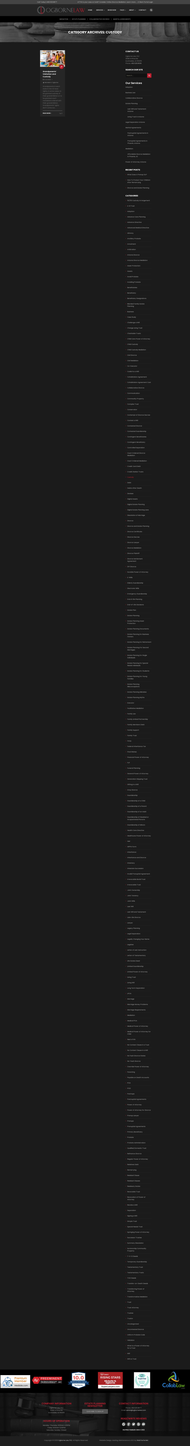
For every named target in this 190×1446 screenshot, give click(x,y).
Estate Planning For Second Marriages (138, 648)
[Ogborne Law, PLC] (61, 10)
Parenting (131, 1072)
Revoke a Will (132, 1205)
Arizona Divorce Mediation (137, 260)
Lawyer (130, 923)
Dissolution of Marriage (136, 515)
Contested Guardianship (136, 431)
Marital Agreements (133, 127)
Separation (131, 1210)
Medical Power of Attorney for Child (139, 1032)
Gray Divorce (132, 790)
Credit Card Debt (134, 466)
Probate (130, 1137)
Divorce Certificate (134, 531)
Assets (129, 271)
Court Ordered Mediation (137, 461)
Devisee (130, 493)
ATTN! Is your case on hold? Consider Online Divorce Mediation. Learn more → (107, 2)
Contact (142, 10)
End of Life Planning (134, 599)
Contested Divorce (134, 426)
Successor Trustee (134, 1237)
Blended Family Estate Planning (135, 305)
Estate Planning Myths (135, 697)
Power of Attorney (134, 1105)
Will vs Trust (131, 1359)
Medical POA (132, 1021)
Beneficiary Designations (136, 298)
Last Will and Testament (136, 912)
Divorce (130, 521)
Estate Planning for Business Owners (138, 635)
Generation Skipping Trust (137, 779)
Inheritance (131, 852)
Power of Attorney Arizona (135, 162)
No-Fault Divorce (134, 1061)
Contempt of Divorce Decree (138, 415)
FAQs (129, 741)
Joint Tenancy (132, 895)
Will (128, 1353)
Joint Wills (131, 901)
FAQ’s (122, 10)
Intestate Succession (135, 868)
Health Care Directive (135, 830)
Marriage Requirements (136, 1010)
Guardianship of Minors (136, 825)
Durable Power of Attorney (137, 572)
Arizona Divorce (133, 255)
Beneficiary (131, 293)
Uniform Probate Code (136, 1335)
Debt (129, 483)
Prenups (130, 1121)
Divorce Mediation (134, 548)
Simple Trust (132, 1221)
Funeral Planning (133, 768)
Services (99, 10)
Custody (130, 477)
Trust (129, 1302)
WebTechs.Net (142, 1440)
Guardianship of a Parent (137, 806)
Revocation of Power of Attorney (136, 1198)
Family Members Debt (136, 724)
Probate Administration (136, 1143)
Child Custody (132, 344)
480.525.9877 (52, 2)
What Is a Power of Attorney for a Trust (138, 1347)
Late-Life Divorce (134, 917)
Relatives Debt (133, 1164)
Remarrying (131, 1170)
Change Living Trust (134, 328)
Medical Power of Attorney (137, 1026)
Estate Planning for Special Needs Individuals (137, 664)
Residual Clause (133, 1175)
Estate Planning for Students (138, 671)
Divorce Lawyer (133, 542)
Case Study (131, 317)
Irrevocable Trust (134, 885)
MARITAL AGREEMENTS (122, 19)
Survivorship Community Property (136, 1249)
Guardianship (132, 795)
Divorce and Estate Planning (138, 188)
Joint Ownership (133, 890)
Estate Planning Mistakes (137, 692)
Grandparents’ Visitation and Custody (49, 74)
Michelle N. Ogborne (51, 82)
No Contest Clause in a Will (137, 1050)
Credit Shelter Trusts (135, 472)
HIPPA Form (131, 847)
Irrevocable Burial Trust (136, 879)
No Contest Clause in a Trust (138, 1045)
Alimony (130, 233)
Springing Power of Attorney (138, 1232)
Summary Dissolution (135, 1243)
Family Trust (132, 735)
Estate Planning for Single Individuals (137, 656)
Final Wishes (132, 752)
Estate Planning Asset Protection (135, 622)
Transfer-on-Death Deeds (137, 1283)
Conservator (132, 409)
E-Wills (130, 577)
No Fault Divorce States (136, 1056)
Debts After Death (134, 488)
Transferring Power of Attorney (135, 1290)
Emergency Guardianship (137, 594)
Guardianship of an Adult (136, 812)
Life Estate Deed (133, 961)
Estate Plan (131, 610)
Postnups (130, 1094)
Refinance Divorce (134, 1153)
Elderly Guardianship (135, 583)
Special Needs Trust (135, 1227)
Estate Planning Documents (138, 629)
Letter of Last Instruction (136, 950)
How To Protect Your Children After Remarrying (138, 181)
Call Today (41, 2)
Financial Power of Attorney (138, 757)
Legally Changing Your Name (138, 939)
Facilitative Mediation (135, 708)
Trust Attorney (133, 1307)
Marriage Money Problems (137, 1004)
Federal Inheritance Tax (136, 746)
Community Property (135, 399)
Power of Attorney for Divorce (139, 1110)
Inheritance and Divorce (136, 857)
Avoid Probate (132, 277)
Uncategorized (133, 1324)
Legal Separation (133, 934)
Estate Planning (131, 103)
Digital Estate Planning (136, 504)
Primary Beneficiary (134, 1132)
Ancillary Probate (134, 238)
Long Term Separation (136, 988)
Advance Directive (134, 222)
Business (130, 312)
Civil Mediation (132, 360)
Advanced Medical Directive (138, 228)
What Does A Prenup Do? (137, 174)
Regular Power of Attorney (137, 1159)
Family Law (131, 714)
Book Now (112, 10)
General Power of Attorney (137, 773)
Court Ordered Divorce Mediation (136, 454)
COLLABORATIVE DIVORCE (99, 19)
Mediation (129, 149)
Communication (133, 393)
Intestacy (131, 863)
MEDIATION (63, 19)
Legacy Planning (133, 928)
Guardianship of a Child (136, 801)
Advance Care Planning (136, 217)
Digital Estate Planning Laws (138, 510)
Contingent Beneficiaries (136, 437)
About (131, 10)
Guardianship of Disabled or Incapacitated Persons (138, 818)
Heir (128, 841)
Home (90, 10)
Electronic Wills (133, 588)
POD (129, 1088)
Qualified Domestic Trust (136, 1148)
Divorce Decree (133, 537)
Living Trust (131, 977)
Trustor (130, 1318)
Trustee (130, 1313)
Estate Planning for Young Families (137, 677)
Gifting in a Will (133, 784)
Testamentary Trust (135, 1267)
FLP (128, 763)
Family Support (133, 730)
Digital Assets (132, 499)
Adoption (129, 87)
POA (129, 1083)
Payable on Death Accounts (138, 1077)
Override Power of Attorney (138, 1066)
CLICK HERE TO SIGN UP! (95, 1411)
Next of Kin (131, 1039)
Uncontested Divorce (135, 1329)
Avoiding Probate (134, 282)
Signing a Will (132, 1216)
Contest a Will (132, 420)
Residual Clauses (133, 1181)
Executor (130, 703)
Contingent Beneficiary (136, 442)
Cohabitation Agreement (137, 377)
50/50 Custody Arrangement (138, 200)
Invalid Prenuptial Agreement (138, 874)
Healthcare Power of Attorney (139, 836)
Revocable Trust (133, 1192)
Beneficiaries (132, 287)
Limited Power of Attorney (137, 972)
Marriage (130, 999)
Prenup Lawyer (133, 1115)
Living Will (130, 983)
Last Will (130, 906)
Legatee (130, 944)
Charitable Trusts (134, 333)
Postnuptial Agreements (136, 1099)
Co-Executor (132, 366)
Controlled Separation (136, 447)
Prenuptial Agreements (136, 1126)
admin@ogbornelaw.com (136, 1410)
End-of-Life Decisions (135, 605)
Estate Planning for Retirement (139, 642)
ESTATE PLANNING (79, 19)
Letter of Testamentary (136, 955)
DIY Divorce (131, 566)
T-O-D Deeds (132, 1256)
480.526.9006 (136, 63)
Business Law (130, 92)
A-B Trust (131, 206)
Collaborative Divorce (133, 98)
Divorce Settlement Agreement (135, 560)
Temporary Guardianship (137, 1262)
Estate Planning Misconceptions (133, 685)
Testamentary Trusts (135, 1272)
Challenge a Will (133, 322)
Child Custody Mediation (136, 350)
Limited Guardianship (135, 966)
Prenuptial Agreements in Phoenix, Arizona (137, 142)
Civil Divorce (132, 355)
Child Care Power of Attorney (138, 339)
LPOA (129, 993)
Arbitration (131, 249)
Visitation (130, 1340)
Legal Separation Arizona (135, 122)
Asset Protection (133, 266)
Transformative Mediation (137, 1297)
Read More (46, 113)
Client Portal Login (146, 2)
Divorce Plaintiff (133, 553)
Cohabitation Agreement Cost (139, 382)
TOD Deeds (131, 1278)
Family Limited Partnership (137, 719)
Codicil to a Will (133, 371)
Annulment (131, 244)
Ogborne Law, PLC (65, 1440)
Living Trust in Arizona (135, 117)
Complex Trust (133, 404)
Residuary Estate (133, 1186)
